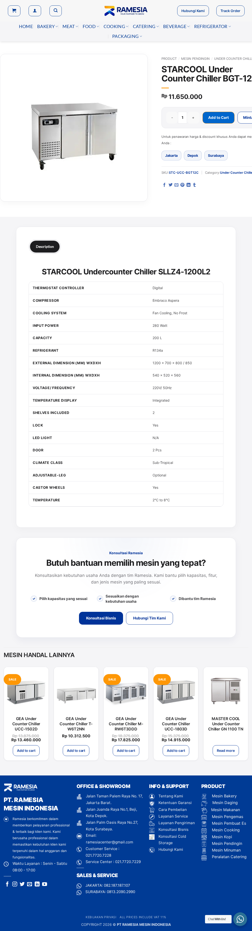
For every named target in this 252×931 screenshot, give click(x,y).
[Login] (35, 10)
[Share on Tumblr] (194, 185)
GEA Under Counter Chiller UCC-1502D (26, 723)
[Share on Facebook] (164, 185)
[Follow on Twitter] (22, 884)
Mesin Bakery (224, 795)
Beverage (174, 26)
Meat (69, 26)
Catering (144, 26)
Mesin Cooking (225, 829)
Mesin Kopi (221, 836)
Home (26, 26)
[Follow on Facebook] (7, 884)
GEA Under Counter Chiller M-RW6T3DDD (126, 723)
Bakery (46, 26)
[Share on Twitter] (171, 185)
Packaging (125, 36)
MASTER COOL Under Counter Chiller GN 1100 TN (225, 723)
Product (169, 59)
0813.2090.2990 (121, 891)
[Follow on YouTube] (44, 884)
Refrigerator (211, 26)
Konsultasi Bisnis (101, 618)
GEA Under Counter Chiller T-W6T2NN (76, 723)
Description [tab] (45, 246)
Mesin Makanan (225, 809)
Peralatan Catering (229, 856)
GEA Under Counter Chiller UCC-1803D (176, 723)
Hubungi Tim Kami (149, 618)
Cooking (114, 26)
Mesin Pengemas (227, 816)
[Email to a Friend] (176, 185)
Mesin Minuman (226, 850)
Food (89, 26)
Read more (226, 750)
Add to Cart (218, 117)
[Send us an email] (29, 884)
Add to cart (26, 750)
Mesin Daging (224, 802)
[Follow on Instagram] (14, 884)
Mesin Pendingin (195, 59)
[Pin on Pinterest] (182, 185)
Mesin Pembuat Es (228, 823)
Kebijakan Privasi (101, 917)
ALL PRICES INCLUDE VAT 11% (143, 917)
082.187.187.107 (117, 885)
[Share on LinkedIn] (188, 185)
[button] (14, 10)
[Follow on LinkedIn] (37, 884)
